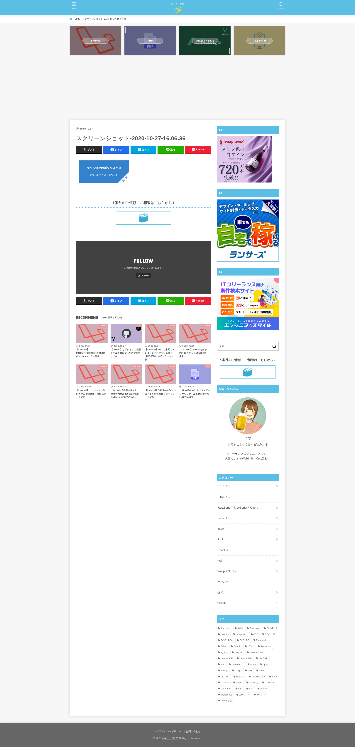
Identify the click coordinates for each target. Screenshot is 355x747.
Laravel (222, 518)
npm (265, 664)
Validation (226, 688)
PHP (220, 539)
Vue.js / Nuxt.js (227, 571)
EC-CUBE (224, 486)
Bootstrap (255, 628)
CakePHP (272, 628)
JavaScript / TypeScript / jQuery (237, 507)
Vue (251, 688)
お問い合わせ (193, 731)
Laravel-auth (256, 652)
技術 (220, 592)
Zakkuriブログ (170, 738)
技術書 (221, 603)
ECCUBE (244, 640)
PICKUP (225, 676)
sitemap (225, 682)
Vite (240, 688)
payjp (220, 528)
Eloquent (261, 640)
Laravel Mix (246, 658)
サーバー (223, 581)
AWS (240, 628)
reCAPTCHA (258, 676)
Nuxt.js (224, 670)
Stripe (239, 682)
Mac (223, 664)
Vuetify (264, 688)
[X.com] (143, 275)
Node (253, 664)
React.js (222, 550)
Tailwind (269, 682)
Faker (224, 646)
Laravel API (227, 658)
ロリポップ (226, 700)
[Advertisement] (177, 87)
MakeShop (237, 664)
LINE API (263, 658)
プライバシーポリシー (169, 731)
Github (237, 646)
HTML (251, 646)
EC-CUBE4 (227, 640)
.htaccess (226, 628)
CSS (255, 634)
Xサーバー (244, 694)
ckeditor (225, 634)
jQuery (224, 652)
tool (219, 560)
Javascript (266, 646)
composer (241, 634)
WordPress (226, 694)
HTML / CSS (225, 496)
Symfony (253, 682)
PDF (250, 670)
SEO (274, 676)
